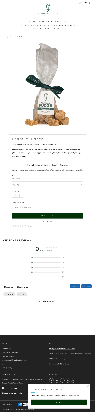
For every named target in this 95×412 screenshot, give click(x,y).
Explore (59, 402)
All (10, 37)
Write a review (86, 286)
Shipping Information (60, 165)
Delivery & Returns (8, 356)
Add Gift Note (18, 202)
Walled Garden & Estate (10, 353)
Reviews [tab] (9, 287)
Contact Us (6, 349)
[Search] (90, 3)
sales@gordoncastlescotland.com (62, 349)
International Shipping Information (15, 360)
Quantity (15, 191)
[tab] (23, 287)
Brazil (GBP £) (7, 404)
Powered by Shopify (8, 409)
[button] (47, 257)
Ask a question (75, 286)
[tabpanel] (47, 309)
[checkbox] (21, 294)
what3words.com (63, 364)
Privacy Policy (7, 368)
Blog (3, 364)
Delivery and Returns (40, 165)
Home (4, 37)
